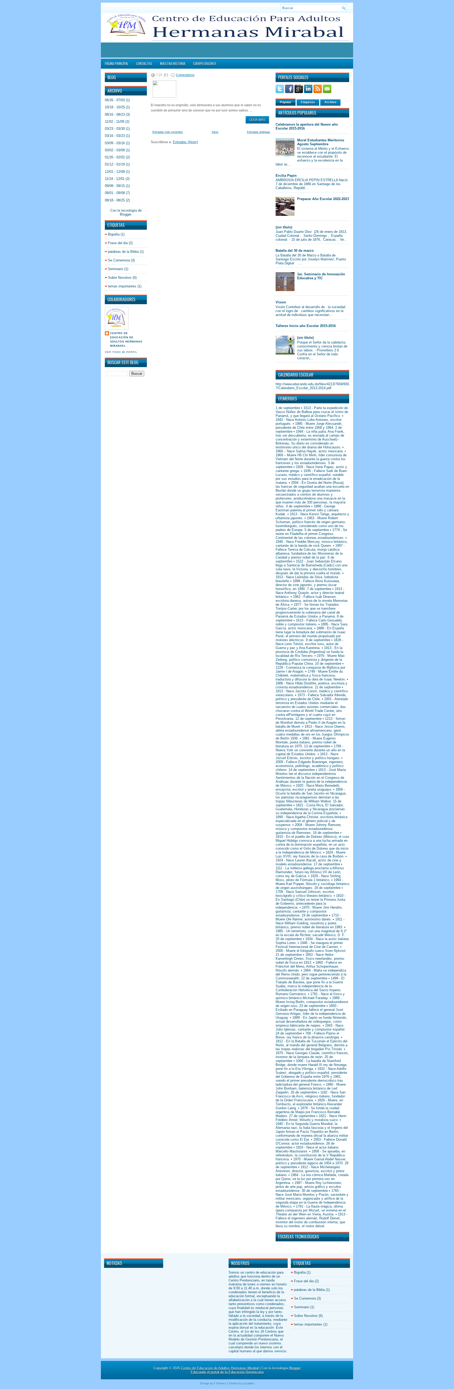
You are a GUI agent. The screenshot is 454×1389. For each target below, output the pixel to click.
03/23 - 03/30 (115, 129)
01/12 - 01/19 (115, 164)
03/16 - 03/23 (115, 136)
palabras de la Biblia (123, 252)
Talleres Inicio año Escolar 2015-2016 (306, 326)
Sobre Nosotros (120, 278)
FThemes (220, 1383)
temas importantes (122, 286)
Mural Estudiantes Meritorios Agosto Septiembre (320, 142)
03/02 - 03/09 (115, 150)
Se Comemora (119, 260)
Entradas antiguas (258, 131)
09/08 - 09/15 (115, 186)
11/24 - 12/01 (115, 179)
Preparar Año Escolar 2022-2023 (323, 199)
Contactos (144, 63)
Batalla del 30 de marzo (295, 251)
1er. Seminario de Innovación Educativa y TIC (321, 276)
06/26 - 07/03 (115, 100)
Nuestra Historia (172, 63)
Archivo (330, 102)
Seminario (115, 269)
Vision (281, 302)
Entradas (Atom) (185, 142)
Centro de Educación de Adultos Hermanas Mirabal (220, 1368)
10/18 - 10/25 (115, 107)
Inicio (215, 131)
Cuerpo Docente (204, 63)
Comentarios (185, 75)
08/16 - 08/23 (115, 114)
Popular (285, 102)
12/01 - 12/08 (115, 172)
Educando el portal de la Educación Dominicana (227, 1372)
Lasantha (248, 1383)
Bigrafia (114, 234)
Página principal (116, 63)
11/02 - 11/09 (114, 122)
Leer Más (257, 120)
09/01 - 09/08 (115, 193)
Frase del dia (118, 243)
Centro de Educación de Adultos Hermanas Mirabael (126, 339)
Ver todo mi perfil (121, 352)
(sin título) (284, 227)
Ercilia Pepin (286, 176)
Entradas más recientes (167, 131)
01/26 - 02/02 (115, 157)
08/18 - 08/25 (115, 200)
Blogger (125, 214)
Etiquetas (308, 102)
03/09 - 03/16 (115, 143)
